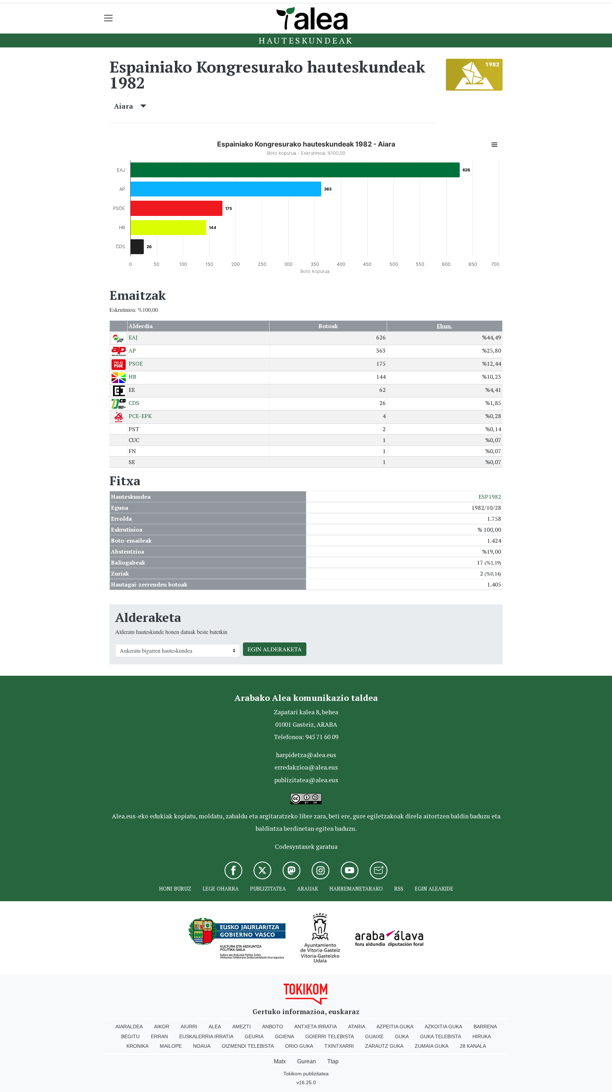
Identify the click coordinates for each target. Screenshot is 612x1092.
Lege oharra (221, 888)
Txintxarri (339, 1046)
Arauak (307, 888)
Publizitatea (268, 888)
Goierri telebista (329, 1036)
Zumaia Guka (431, 1046)
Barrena (485, 1026)
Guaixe (374, 1036)
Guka (402, 1036)
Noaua (201, 1046)
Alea (215, 1026)
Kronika (137, 1046)
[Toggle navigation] (108, 18)
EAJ (133, 337)
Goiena (284, 1036)
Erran (159, 1036)
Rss (398, 888)
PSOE (136, 363)
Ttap (333, 1061)
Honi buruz (175, 888)
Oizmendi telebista (248, 1046)
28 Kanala (473, 1046)
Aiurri (189, 1026)
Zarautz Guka (384, 1046)
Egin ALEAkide (434, 888)
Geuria (254, 1036)
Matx (280, 1061)
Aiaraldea (129, 1026)
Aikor (161, 1026)
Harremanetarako (356, 888)
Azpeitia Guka (394, 1026)
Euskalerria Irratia (206, 1036)
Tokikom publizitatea (306, 1073)
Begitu (130, 1036)
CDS (134, 403)
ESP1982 (489, 497)
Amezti (241, 1026)
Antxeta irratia (315, 1026)
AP (132, 350)
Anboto (272, 1026)
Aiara (127, 106)
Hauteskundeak (306, 40)
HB (132, 377)
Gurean (306, 1061)
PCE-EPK (140, 416)
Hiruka (481, 1036)
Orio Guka (299, 1046)
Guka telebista (440, 1036)
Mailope (171, 1046)
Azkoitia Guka (443, 1026)
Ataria (356, 1026)
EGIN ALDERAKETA (275, 649)
